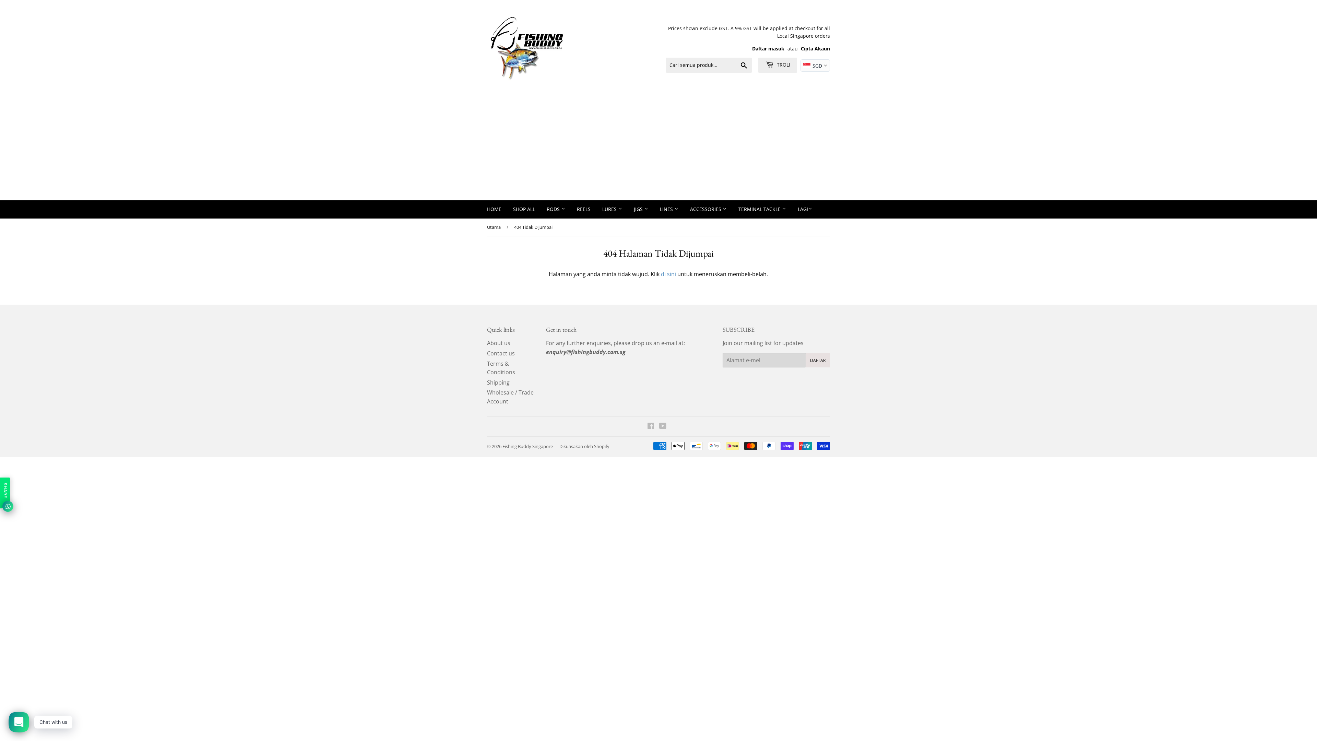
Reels (584, 209)
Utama (494, 227)
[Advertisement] (658, 149)
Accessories (706, 209)
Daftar (818, 360)
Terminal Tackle (760, 209)
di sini (668, 274)
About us (498, 343)
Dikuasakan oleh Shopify (584, 446)
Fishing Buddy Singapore (527, 446)
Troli (782, 64)
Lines (667, 209)
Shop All (524, 209)
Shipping (498, 382)
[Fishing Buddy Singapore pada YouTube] (662, 426)
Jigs (639, 209)
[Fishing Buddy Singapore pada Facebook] (650, 426)
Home (494, 209)
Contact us (501, 353)
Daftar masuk (768, 48)
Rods (554, 209)
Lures (610, 209)
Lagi (803, 209)
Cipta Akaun (815, 48)
